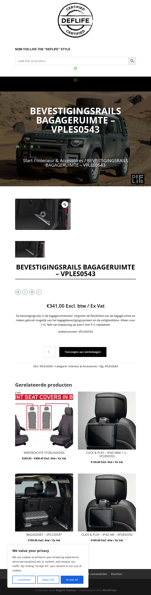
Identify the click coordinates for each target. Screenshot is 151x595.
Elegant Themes (66, 590)
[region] (47, 566)
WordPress (109, 590)
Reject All (48, 579)
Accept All (72, 579)
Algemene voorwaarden (92, 574)
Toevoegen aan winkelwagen (83, 352)
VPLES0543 (111, 366)
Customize (24, 579)
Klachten (116, 574)
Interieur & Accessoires (59, 160)
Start (28, 160)
